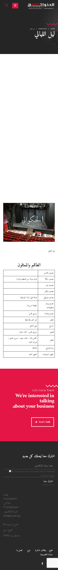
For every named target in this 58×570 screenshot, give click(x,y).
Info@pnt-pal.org (11, 516)
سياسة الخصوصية (46, 555)
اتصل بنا (20, 550)
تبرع (28, 550)
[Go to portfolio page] (29, 222)
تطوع (51, 550)
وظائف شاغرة (40, 550)
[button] (15, 5)
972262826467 (11, 507)
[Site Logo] (41, 6)
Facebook (42, 563)
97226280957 (10, 499)
